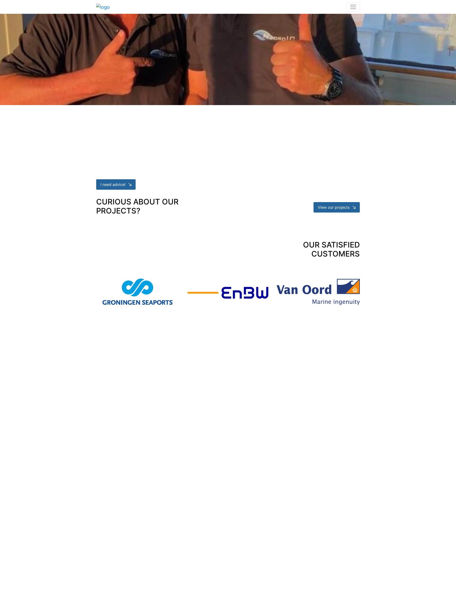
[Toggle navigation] (353, 7)
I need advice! (113, 184)
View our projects (334, 207)
